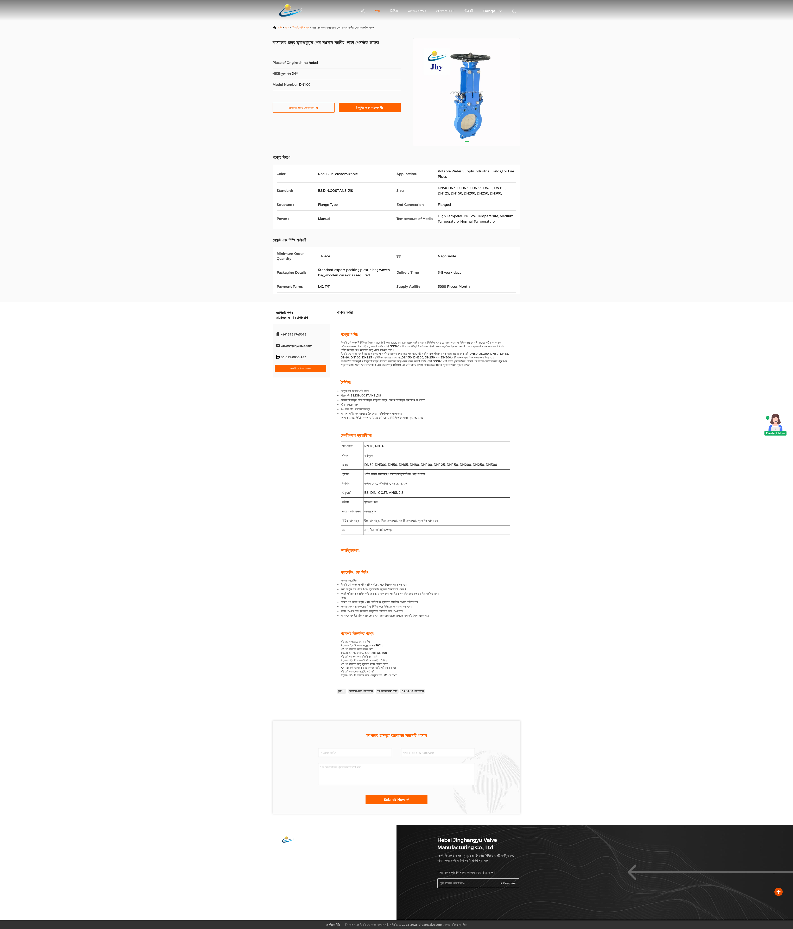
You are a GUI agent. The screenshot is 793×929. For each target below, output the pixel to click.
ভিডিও (394, 11)
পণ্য (377, 11)
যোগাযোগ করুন (445, 11)
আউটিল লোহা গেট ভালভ (361, 691)
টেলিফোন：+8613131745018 (298, 851)
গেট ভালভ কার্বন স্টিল (387, 691)
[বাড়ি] (289, 10)
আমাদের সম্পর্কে (417, 11)
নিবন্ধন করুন (508, 883)
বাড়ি (363, 11)
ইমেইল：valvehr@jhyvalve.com (299, 859)
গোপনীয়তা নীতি (333, 925)
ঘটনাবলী (468, 11)
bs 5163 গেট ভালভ (412, 691)
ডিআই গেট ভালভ (300, 27)
